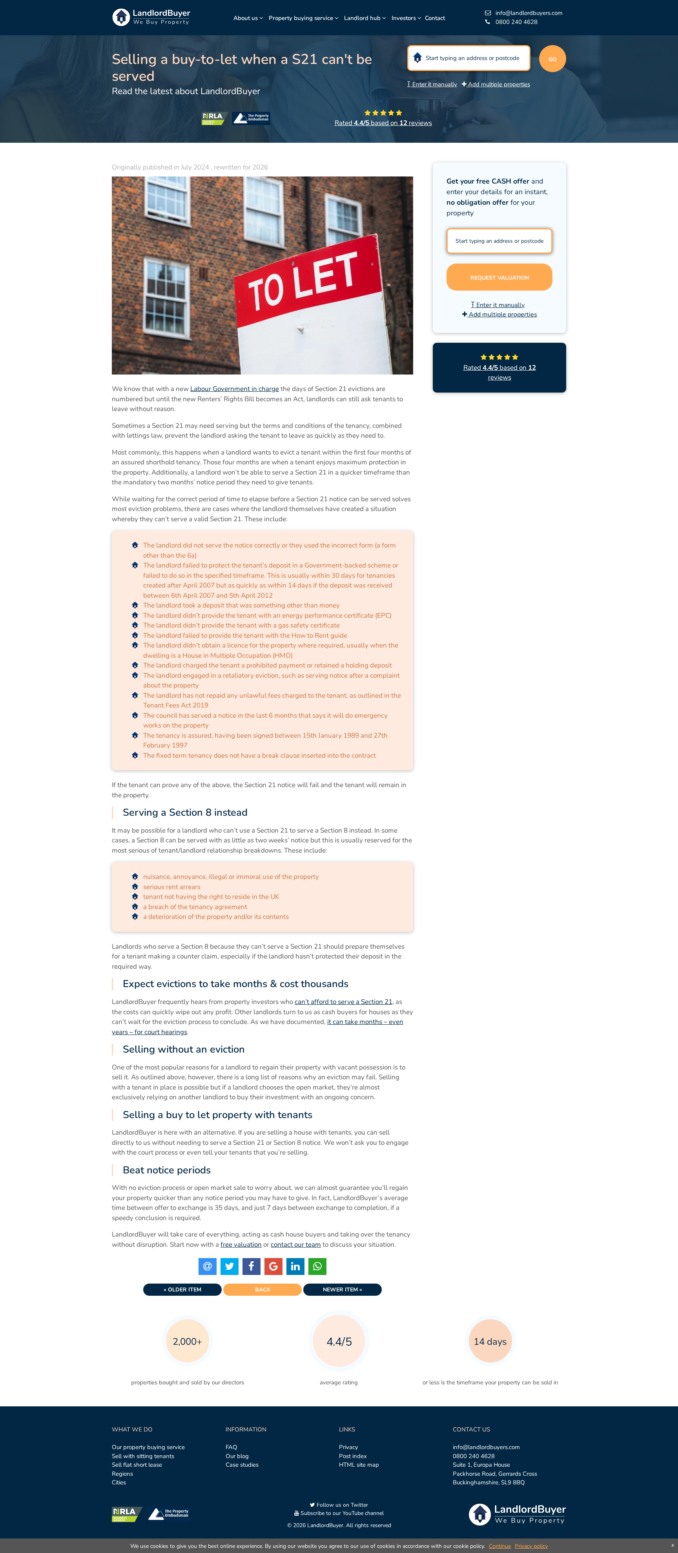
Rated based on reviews (383, 122)
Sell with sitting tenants (143, 1456)
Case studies (242, 1465)
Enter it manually (434, 84)
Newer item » (342, 1289)
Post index (353, 1456)
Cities (119, 1482)
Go (553, 59)
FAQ (231, 1447)
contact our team (296, 1244)
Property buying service (302, 18)
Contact (435, 18)
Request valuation (499, 278)
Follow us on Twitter (341, 1505)
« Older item (182, 1289)
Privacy (348, 1447)
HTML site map (359, 1465)
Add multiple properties (498, 84)
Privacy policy (531, 1546)
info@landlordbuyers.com (486, 1447)
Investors (404, 18)
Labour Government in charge (234, 388)
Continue (500, 1546)
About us (246, 18)
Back (262, 1289)
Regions (122, 1474)
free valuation (241, 1244)
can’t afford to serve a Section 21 (343, 1001)
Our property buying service (148, 1447)
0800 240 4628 (474, 1456)
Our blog (237, 1456)
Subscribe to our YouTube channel (341, 1513)
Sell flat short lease (137, 1465)
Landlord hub (363, 18)
